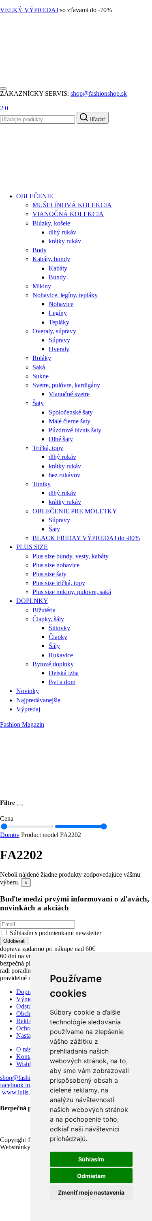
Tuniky (41, 484)
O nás (23, 1049)
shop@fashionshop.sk (99, 93)
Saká (38, 367)
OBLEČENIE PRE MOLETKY (74, 511)
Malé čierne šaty (69, 421)
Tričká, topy (47, 447)
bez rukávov (64, 475)
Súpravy (59, 340)
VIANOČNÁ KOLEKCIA (68, 213)
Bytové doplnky (53, 664)
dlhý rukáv (62, 232)
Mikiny (41, 286)
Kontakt (26, 1056)
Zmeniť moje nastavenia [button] (91, 1192)
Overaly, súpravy (54, 331)
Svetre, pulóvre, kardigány (66, 385)
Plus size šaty (49, 574)
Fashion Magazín (22, 724)
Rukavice (61, 655)
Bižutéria (44, 610)
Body (39, 250)
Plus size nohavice (55, 565)
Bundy (57, 277)
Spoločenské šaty (71, 412)
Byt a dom (62, 681)
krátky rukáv (65, 241)
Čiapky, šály (48, 619)
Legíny (58, 312)
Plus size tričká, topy (58, 582)
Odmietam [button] (91, 1175)
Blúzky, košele (51, 223)
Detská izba (64, 673)
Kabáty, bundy (51, 258)
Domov (9, 834)
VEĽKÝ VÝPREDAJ (29, 9)
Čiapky (58, 636)
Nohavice (61, 303)
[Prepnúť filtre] (20, 805)
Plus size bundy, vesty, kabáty (70, 556)
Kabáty (58, 268)
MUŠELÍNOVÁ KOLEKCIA (72, 205)
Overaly (59, 348)
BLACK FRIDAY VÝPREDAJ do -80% (86, 537)
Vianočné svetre (69, 394)
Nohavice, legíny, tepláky (65, 295)
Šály (54, 645)
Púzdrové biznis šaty (75, 430)
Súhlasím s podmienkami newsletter (55, 932)
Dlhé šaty (61, 439)
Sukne (40, 376)
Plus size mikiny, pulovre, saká (71, 591)
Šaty (38, 402)
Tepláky (59, 322)
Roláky (41, 357)
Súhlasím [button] (91, 1159)
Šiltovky (59, 627)
